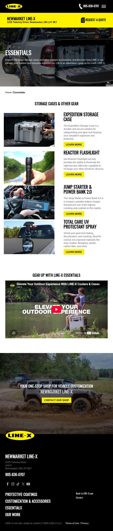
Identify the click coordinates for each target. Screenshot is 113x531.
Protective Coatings (21, 494)
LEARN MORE (74, 144)
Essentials (19, 92)
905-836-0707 (15, 474)
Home (8, 92)
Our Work (12, 514)
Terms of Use (72, 523)
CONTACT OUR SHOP (56, 400)
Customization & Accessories (28, 501)
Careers (79, 497)
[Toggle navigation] (104, 6)
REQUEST (95, 20)
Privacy (85, 523)
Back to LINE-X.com (84, 493)
